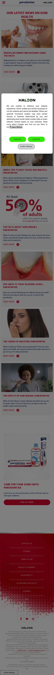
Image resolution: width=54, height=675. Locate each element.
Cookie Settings (26, 146)
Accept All (36, 139)
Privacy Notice (16, 127)
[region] (27, 123)
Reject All (17, 139)
